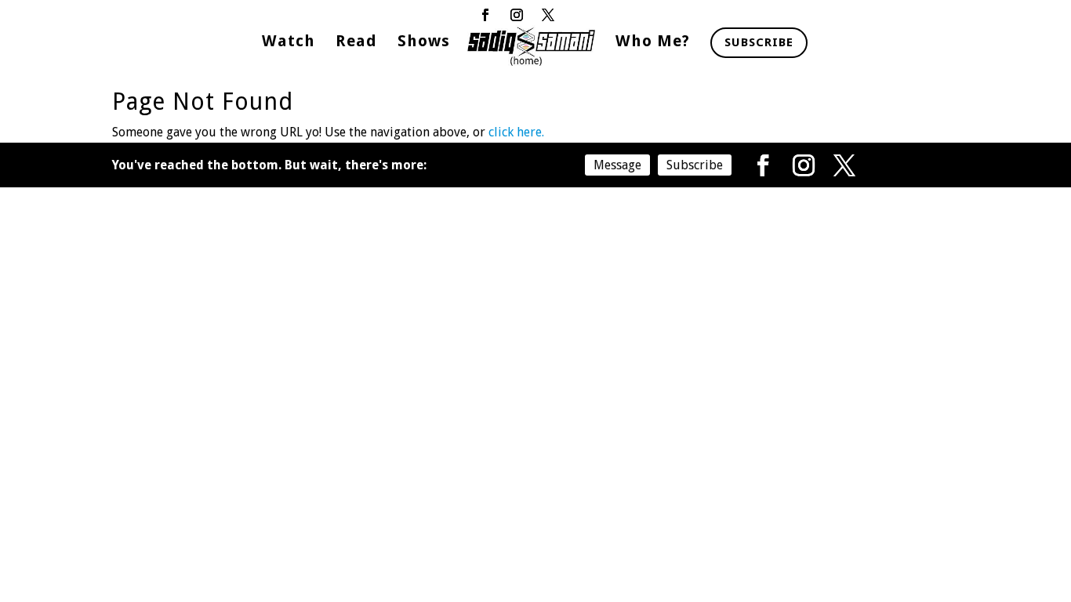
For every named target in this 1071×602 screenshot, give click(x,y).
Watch (288, 42)
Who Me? (652, 42)
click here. (516, 132)
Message (617, 165)
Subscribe (758, 42)
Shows (424, 42)
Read (356, 42)
